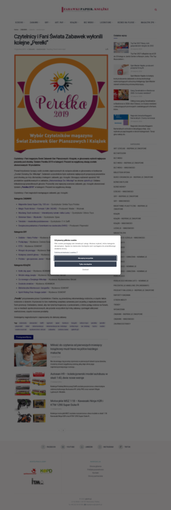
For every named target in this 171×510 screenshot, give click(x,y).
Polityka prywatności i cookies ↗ (66, 252)
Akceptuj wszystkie (85, 258)
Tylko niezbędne (85, 264)
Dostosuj (85, 269)
